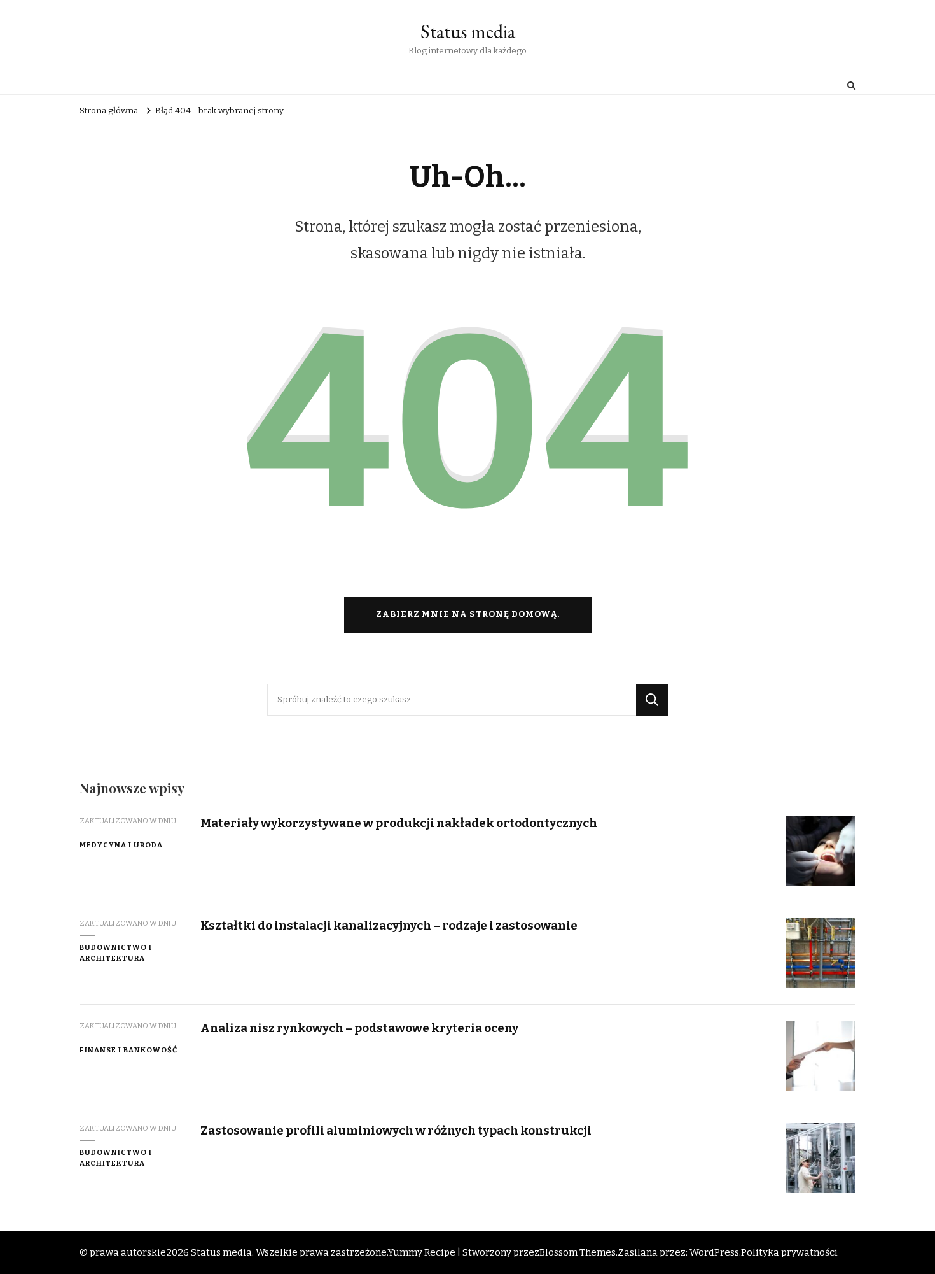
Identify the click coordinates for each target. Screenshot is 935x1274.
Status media (467, 31)
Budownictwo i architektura (116, 953)
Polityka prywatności (789, 1252)
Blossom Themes (577, 1252)
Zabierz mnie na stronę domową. (468, 614)
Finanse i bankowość (128, 1049)
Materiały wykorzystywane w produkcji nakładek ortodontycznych (398, 823)
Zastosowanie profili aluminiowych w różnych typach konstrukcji (396, 1130)
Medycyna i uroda (121, 844)
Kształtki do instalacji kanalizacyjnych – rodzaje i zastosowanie (389, 925)
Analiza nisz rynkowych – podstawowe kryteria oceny (359, 1028)
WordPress (714, 1252)
